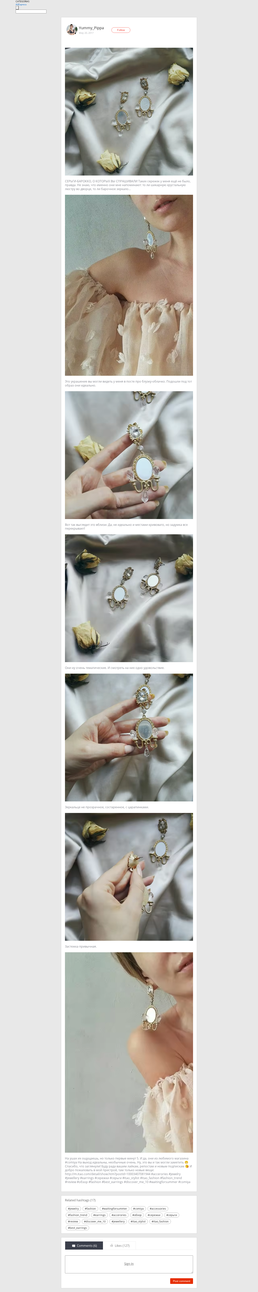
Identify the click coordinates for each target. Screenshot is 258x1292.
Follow (121, 29)
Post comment (181, 1281)
